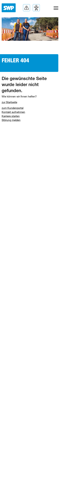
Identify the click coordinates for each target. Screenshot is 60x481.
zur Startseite (9, 102)
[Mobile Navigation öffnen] (56, 8)
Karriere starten (11, 116)
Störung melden (11, 120)
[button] (26, 7)
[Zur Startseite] (9, 7)
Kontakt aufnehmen (13, 112)
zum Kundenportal (12, 108)
